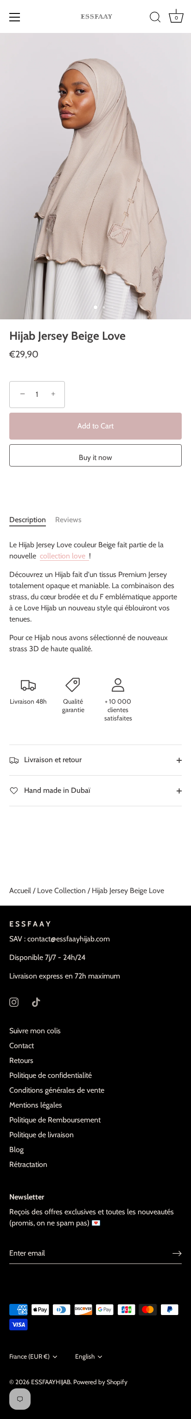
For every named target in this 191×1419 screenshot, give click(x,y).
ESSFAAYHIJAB (50, 1382)
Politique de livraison (41, 1134)
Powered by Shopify (100, 1382)
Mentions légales (35, 1105)
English (85, 1356)
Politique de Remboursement (55, 1119)
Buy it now (95, 457)
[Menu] (15, 17)
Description (27, 519)
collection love (63, 555)
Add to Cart (95, 425)
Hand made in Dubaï (56, 790)
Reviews (68, 519)
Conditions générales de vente (56, 1090)
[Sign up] (177, 1253)
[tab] (32, 519)
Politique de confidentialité (50, 1075)
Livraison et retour (52, 759)
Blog (16, 1149)
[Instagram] (14, 1001)
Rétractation (28, 1164)
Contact (21, 1045)
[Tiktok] (36, 1001)
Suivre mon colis (35, 1030)
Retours (21, 1060)
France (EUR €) (29, 1356)
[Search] (155, 18)
